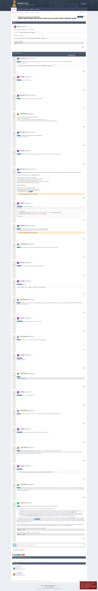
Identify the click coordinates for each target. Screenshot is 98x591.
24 (35, 58)
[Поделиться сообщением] (83, 26)
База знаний (26, 9)
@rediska (18, 61)
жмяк (47, 228)
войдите (86, 585)
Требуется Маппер (19, 566)
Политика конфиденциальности (51, 585)
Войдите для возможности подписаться (70, 16)
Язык (42, 585)
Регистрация (83, 3)
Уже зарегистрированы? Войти (73, 3)
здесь (35, 450)
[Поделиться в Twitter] (16, 555)
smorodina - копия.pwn (21, 359)
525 (31, 502)
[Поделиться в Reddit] (22, 555)
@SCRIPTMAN (19, 206)
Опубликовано (25, 59)
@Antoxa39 (19, 80)
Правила (20, 9)
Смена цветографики (19, 572)
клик (37, 117)
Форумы (14, 9)
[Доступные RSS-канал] (85, 581)
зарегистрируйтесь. (93, 585)
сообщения (19, 490)
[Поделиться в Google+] (20, 555)
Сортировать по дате (71, 55)
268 (34, 113)
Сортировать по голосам (80, 55)
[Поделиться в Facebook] (18, 555)
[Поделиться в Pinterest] (24, 555)
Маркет (38, 9)
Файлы (32, 9)
